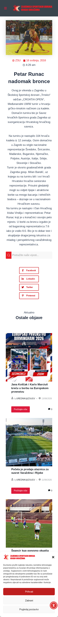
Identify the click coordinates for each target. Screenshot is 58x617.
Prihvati (29, 591)
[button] (53, 557)
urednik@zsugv (25, 398)
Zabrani (29, 600)
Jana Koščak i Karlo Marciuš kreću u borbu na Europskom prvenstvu (29, 388)
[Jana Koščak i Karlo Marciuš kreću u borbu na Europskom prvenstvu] (29, 357)
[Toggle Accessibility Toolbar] (53, 605)
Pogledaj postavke (29, 609)
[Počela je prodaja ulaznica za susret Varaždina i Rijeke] (29, 442)
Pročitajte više (20, 409)
